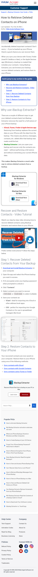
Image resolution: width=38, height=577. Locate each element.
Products (22, 532)
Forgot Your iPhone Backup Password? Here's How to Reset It (18, 445)
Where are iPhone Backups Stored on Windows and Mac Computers (17, 435)
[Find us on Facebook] (26, 546)
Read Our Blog (6, 532)
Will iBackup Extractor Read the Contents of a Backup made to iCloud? (19, 497)
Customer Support (19, 7)
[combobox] (17, 405)
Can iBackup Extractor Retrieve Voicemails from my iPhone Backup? (19, 490)
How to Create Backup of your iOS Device (18, 440)
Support (3, 12)
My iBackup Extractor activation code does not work (19, 428)
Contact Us (22, 523)
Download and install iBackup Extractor (17, 268)
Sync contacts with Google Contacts (17, 368)
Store (21, 536)
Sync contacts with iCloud (13, 365)
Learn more (13, 395)
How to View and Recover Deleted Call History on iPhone (17, 484)
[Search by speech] (29, 405)
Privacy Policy (6, 550)
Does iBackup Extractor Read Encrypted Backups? (18, 458)
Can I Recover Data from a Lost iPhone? (18, 468)
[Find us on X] (21, 546)
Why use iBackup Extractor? (16, 84)
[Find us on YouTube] (21, 551)
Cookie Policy (6, 555)
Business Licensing (8, 536)
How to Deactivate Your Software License (19, 502)
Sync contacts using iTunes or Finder (18, 371)
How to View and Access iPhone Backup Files (20, 464)
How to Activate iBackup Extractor (16, 423)
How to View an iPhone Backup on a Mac (18, 478)
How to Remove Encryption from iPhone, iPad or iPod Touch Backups (18, 452)
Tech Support (6, 523)
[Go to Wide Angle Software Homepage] (10, 3)
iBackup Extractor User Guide (17, 12)
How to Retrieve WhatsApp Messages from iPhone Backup (19, 473)
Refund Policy (6, 546)
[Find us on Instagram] (31, 546)
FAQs (31, 12)
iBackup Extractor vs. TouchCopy (16, 506)
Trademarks (5, 563)
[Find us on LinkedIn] (26, 551)
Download (25, 395)
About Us (22, 528)
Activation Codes (7, 528)
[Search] (34, 405)
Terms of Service (7, 559)
